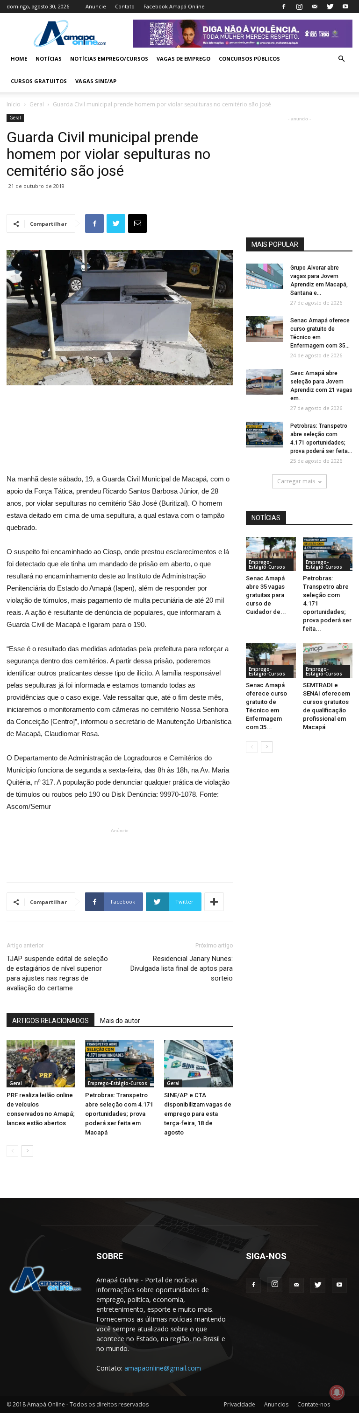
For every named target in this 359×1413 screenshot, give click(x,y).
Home (19, 58)
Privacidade (239, 1404)
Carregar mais (296, 481)
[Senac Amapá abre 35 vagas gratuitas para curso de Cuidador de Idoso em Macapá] (271, 554)
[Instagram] (299, 6)
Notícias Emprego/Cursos (109, 58)
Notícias (49, 58)
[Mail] (315, 6)
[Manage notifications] (337, 1392)
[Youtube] (345, 6)
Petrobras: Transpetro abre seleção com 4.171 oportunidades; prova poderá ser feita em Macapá (119, 1114)
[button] (341, 59)
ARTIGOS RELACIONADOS (50, 1020)
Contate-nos (313, 1404)
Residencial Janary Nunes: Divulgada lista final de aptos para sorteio (181, 968)
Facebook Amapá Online (174, 6)
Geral (36, 104)
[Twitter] (330, 6)
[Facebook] (284, 6)
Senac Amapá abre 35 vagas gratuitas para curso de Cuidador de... (266, 595)
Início (14, 104)
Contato (125, 6)
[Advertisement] (119, 411)
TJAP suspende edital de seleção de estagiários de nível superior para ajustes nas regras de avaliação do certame (57, 973)
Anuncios (276, 1404)
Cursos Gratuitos (39, 80)
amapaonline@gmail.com (162, 1368)
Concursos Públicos (249, 58)
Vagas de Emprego (183, 58)
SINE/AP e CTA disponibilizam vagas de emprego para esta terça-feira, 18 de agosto (197, 1114)
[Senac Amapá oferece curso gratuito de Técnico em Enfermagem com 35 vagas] (264, 329)
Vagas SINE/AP (95, 80)
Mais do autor (120, 1020)
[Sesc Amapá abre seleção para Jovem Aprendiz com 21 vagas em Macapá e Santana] (264, 382)
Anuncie (96, 6)
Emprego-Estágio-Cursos (117, 1083)
